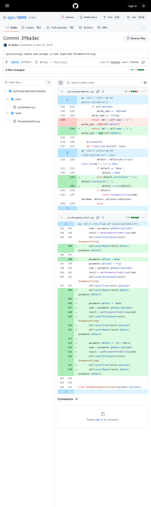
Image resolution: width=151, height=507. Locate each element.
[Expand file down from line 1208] (67, 208)
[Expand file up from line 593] (66, 224)
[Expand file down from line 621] (66, 391)
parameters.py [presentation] (26, 107)
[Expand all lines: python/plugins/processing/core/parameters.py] (103, 91)
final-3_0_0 (60, 62)
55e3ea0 (115, 62)
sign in (99, 419)
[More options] (143, 91)
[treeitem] (27, 105)
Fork (113, 17)
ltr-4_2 (44, 62)
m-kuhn (13, 44)
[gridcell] (103, 100)
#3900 (26, 62)
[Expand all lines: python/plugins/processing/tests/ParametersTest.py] (103, 217)
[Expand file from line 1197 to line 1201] (67, 153)
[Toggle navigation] (7, 5)
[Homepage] (75, 6)
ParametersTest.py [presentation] (29, 121)
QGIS (22, 17)
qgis (11, 17)
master (15, 62)
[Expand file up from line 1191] (67, 100)
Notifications (90, 17)
